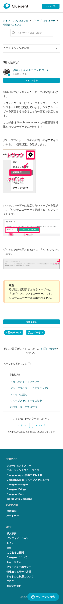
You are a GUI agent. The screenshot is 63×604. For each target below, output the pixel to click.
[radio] (22, 425)
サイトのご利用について (20, 576)
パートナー (13, 515)
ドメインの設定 (18, 394)
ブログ (10, 581)
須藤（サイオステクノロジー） (31, 70)
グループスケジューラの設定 (26, 400)
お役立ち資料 (14, 586)
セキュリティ (14, 562)
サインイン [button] (51, 6)
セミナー (11, 543)
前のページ (14, 332)
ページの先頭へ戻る (15, 363)
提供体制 (11, 511)
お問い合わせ (49, 348)
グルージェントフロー (19, 465)
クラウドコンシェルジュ (15, 20)
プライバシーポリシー (19, 567)
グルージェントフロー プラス (23, 470)
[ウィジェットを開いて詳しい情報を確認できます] (43, 597)
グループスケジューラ (43, 20)
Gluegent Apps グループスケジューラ (28, 480)
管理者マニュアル (12, 24)
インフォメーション (18, 538)
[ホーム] (16, 6)
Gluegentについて (17, 557)
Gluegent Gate (15, 494)
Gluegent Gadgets (18, 484)
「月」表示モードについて (25, 382)
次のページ (34, 332)
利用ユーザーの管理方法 (23, 407)
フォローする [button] (31, 80)
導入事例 (11, 533)
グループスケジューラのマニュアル (29, 388)
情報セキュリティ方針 (19, 571)
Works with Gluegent (19, 499)
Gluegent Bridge (16, 489)
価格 (9, 548)
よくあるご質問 (15, 552)
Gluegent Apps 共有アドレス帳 (24, 475)
